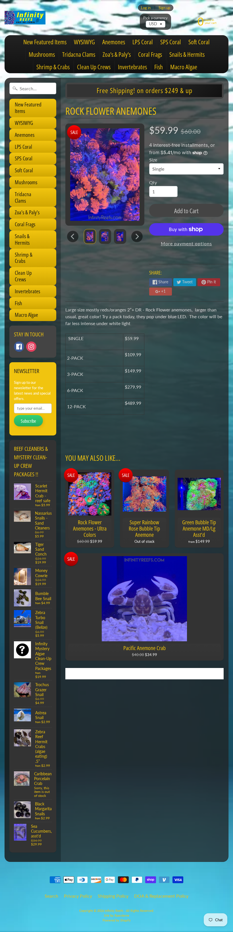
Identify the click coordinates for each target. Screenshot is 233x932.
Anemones (113, 41)
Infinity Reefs (114, 910)
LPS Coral (142, 41)
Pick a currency (155, 18)
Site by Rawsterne (116, 915)
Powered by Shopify (117, 920)
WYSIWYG (84, 41)
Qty (153, 182)
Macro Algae (183, 66)
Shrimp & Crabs (53, 66)
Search (51, 896)
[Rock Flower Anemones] (90, 236)
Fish (158, 66)
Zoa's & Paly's (117, 54)
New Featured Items (44, 41)
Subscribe (28, 421)
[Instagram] (31, 347)
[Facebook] (19, 347)
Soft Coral (199, 41)
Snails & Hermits (187, 54)
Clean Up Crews (94, 66)
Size (153, 159)
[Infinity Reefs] (25, 17)
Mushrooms (42, 54)
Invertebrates (132, 66)
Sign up (164, 8)
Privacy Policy (78, 896)
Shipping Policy (113, 896)
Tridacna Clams (78, 54)
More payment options (186, 243)
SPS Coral (170, 41)
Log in (146, 8)
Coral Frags (150, 54)
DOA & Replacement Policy (161, 896)
